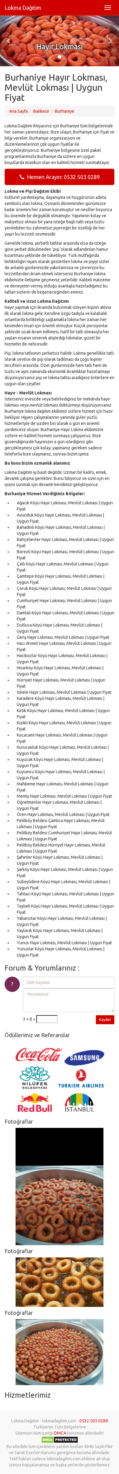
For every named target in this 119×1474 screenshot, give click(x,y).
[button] (9, 40)
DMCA (60, 1433)
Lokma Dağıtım (23, 8)
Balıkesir (41, 111)
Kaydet (105, 1020)
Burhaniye (64, 111)
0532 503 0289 (93, 1420)
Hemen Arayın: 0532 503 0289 (62, 177)
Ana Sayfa (18, 111)
